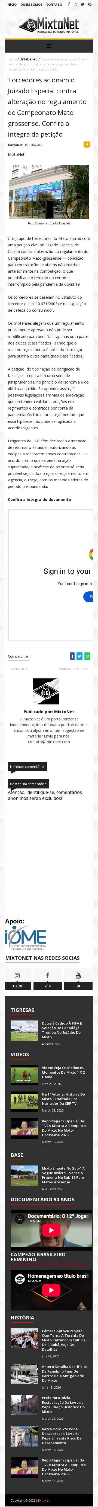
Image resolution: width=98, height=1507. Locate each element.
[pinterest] (90, 4)
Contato (54, 4)
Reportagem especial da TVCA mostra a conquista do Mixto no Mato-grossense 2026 (64, 1128)
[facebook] (68, 4)
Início (12, 4)
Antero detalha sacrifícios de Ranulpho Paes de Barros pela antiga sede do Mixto (64, 1373)
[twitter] (82, 4)
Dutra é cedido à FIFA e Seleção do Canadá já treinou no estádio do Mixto (62, 1030)
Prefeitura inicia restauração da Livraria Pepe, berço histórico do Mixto (63, 1404)
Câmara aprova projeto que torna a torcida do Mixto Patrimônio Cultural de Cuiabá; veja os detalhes (64, 1340)
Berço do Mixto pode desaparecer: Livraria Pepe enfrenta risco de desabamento (62, 1436)
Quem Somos (31, 4)
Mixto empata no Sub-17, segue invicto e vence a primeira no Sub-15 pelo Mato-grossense (63, 1175)
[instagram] (75, 4)
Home (13, 59)
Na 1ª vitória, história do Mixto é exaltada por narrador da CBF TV (63, 1099)
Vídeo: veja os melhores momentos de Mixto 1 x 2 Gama (63, 1072)
